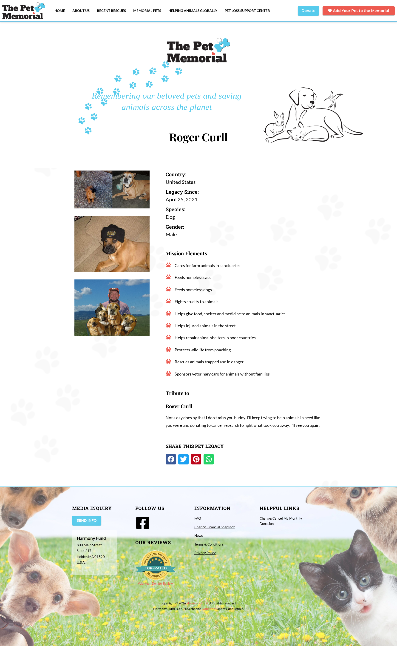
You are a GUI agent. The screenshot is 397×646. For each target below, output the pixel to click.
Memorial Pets (147, 11)
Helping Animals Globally (192, 11)
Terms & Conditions (209, 544)
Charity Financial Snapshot (214, 527)
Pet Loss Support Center (247, 11)
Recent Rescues (111, 11)
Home (59, 11)
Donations (209, 609)
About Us (81, 11)
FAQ (197, 518)
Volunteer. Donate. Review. (155, 583)
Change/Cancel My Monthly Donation (281, 521)
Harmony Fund (197, 603)
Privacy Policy (205, 553)
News (198, 535)
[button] (171, 459)
